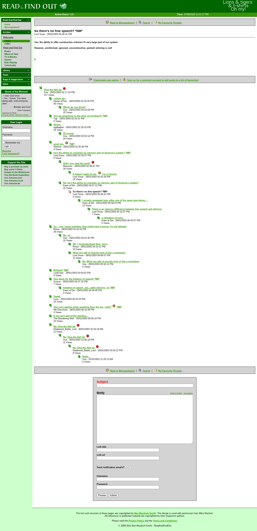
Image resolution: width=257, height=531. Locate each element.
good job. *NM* (64, 144)
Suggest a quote (22, 115)
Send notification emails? (110, 467)
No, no (66, 235)
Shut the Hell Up (53, 89)
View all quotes (8, 115)
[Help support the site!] (237, 6)
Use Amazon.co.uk (13, 180)
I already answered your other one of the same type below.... (115, 200)
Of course (68, 133)
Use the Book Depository (16, 175)
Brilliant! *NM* (61, 270)
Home (7, 24)
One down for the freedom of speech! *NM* (76, 279)
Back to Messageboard (122, 22)
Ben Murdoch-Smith (145, 513)
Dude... (86, 356)
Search (146, 22)
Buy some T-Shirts (13, 169)
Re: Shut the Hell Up (64, 326)
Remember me (12, 142)
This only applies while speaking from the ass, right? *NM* (87, 307)
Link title (101, 447)
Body (101, 393)
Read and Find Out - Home (52, 6)
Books (7, 51)
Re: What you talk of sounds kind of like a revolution (110, 261)
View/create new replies (106, 80)
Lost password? (11, 153)
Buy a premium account (16, 166)
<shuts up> (59, 98)
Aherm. (57, 124)
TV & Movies (10, 57)
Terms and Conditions (165, 520)
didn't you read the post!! (77, 163)
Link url (101, 455)
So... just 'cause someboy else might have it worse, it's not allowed (89, 226)
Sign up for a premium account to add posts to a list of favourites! (163, 80)
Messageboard (11, 27)
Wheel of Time (11, 54)
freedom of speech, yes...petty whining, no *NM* (89, 287)
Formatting (188, 393)
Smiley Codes (176, 393)
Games (8, 60)
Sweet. (57, 296)
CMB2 (7, 41)
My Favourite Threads (170, 22)
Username (7, 127)
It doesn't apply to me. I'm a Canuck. (95, 174)
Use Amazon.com (13, 178)
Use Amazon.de (12, 183)
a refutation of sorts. (112, 217)
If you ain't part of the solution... (70, 316)
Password (7, 134)
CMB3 (7, 44)
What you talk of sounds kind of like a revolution (99, 252)
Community (10, 65)
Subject (102, 382)
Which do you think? (74, 107)
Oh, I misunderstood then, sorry (90, 244)
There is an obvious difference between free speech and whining (127, 209)
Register (6, 151)
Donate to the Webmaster (17, 172)
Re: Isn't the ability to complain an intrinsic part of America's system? (101, 183)
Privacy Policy (136, 520)
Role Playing (10, 62)
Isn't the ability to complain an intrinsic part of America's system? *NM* (92, 152)
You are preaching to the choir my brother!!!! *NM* (80, 116)
